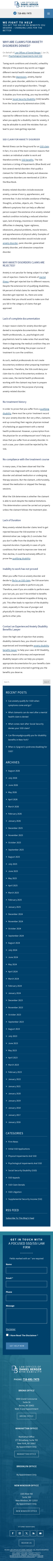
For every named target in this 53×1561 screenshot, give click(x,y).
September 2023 (16, 1021)
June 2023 (13, 1043)
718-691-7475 (24, 13)
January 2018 (14, 1107)
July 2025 (12, 864)
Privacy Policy (34, 1553)
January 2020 (14, 1093)
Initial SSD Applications (19, 1148)
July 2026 (12, 777)
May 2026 (12, 792)
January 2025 (14, 907)
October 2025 (14, 842)
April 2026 (13, 799)
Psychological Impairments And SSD (25, 55)
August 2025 (14, 856)
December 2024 (15, 914)
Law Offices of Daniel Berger (28, 52)
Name (9, 1264)
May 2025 (12, 878)
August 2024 (14, 942)
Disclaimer (11, 1329)
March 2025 (13, 892)
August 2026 (14, 770)
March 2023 (13, 1064)
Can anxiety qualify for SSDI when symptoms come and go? (23, 703)
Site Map (24, 1553)
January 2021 (14, 1086)
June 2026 (13, 785)
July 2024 (12, 950)
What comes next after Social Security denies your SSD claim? (26, 726)
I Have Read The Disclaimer (24, 1335)
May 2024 (12, 964)
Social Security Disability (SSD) (22, 1170)
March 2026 (13, 806)
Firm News (13, 1141)
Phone (9, 1291)
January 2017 (14, 1115)
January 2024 (14, 993)
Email (9, 1278)
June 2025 (13, 871)
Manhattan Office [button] (26, 1454)
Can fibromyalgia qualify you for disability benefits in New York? (27, 737)
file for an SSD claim (21, 580)
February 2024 (15, 985)
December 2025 (15, 828)
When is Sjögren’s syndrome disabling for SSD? (27, 749)
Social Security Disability (23, 99)
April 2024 (13, 971)
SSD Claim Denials (16, 1184)
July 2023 (12, 1036)
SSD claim (44, 146)
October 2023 (14, 1014)
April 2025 (13, 885)
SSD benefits (28, 159)
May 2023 (12, 1050)
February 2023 (15, 1072)
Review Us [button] (26, 1543)
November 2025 (15, 835)
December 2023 (15, 1000)
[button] (49, 13)
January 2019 (14, 1100)
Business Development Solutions (22, 1556)
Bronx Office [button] (27, 1416)
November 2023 (15, 1007)
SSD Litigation (15, 1191)
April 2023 (13, 1057)
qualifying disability (21, 558)
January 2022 (14, 1079)
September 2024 (16, 935)
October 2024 (14, 928)
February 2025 (15, 899)
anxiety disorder (10, 243)
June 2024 (13, 957)
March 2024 (13, 978)
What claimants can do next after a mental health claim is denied (27, 714)
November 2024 (15, 921)
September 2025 (16, 849)
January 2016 (14, 1122)
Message (10, 1305)
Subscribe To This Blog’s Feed (20, 1218)
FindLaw (40, 1556)
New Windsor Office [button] (26, 1511)
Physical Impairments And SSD (22, 1156)
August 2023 (14, 1028)
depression (21, 76)
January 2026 (14, 820)
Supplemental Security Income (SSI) (25, 1199)
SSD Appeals (14, 1177)
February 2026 (15, 813)
